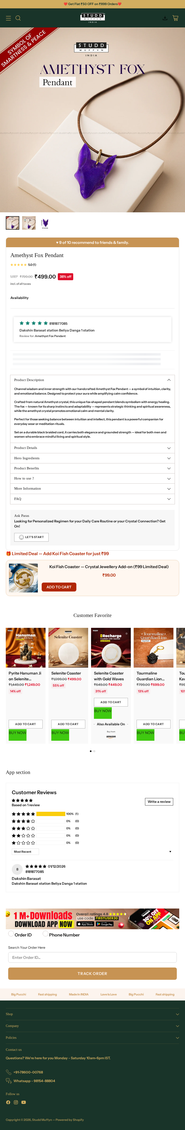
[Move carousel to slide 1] (91, 751)
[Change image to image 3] (45, 223)
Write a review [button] (159, 801)
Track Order (92, 973)
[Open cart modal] (175, 18)
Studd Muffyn (42, 1120)
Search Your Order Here (26, 947)
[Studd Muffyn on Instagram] (16, 1103)
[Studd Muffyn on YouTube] (23, 1103)
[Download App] (165, 18)
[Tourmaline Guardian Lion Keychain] (153, 648)
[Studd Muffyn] (92, 17)
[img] (36, 866)
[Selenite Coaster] (68, 648)
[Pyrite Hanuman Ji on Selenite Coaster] (26, 648)
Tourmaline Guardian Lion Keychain (149, 679)
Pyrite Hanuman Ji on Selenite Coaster (25, 679)
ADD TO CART (59, 587)
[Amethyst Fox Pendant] (92, 119)
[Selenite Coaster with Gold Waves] (111, 648)
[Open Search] (18, 18)
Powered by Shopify (70, 1120)
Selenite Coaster (66, 673)
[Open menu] (8, 18)
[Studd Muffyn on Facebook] (8, 1103)
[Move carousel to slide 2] (94, 751)
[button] (92, 329)
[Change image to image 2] (29, 223)
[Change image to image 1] (12, 223)
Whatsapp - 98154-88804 (34, 1081)
